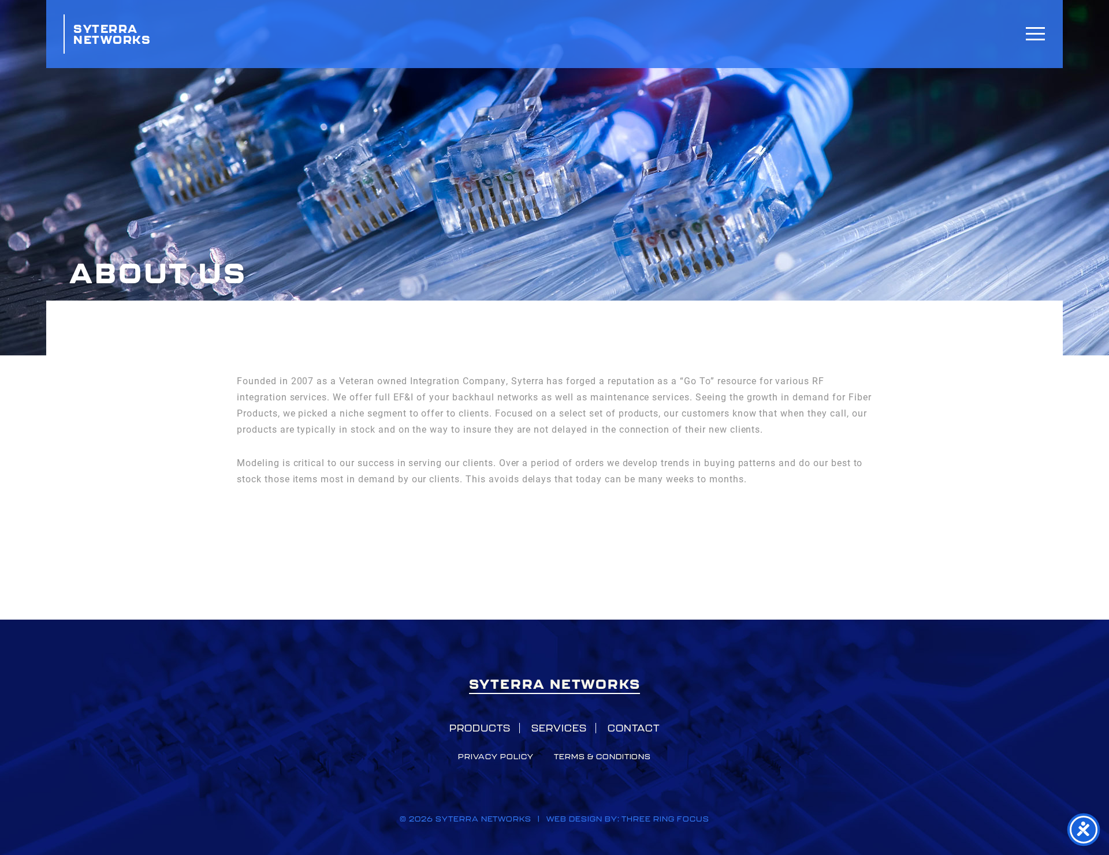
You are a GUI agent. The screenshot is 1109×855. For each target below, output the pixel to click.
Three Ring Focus (665, 819)
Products (480, 728)
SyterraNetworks (112, 34)
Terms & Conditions (602, 756)
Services (559, 728)
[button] (1035, 33)
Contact (634, 728)
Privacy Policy (496, 756)
